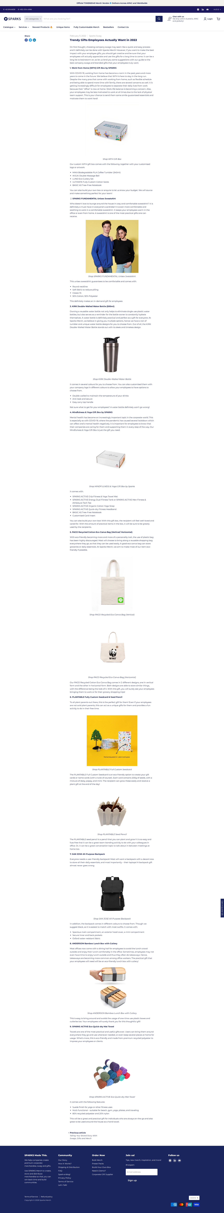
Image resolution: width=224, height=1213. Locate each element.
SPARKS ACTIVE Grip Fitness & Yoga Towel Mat (95, 496)
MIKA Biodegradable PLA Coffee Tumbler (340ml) (96, 172)
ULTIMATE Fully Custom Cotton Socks (90, 182)
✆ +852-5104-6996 (25, 9)
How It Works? (65, 1163)
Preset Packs (98, 1163)
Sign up (132, 1180)
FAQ (60, 1171)
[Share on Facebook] (26, 40)
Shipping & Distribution (69, 1167)
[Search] (159, 19)
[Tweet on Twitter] (30, 40)
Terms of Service (65, 1181)
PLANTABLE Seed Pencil (115, 834)
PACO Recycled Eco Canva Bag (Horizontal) (115, 677)
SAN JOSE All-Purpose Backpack (115, 918)
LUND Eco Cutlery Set (82, 179)
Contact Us (123, 27)
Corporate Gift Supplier (102, 1174)
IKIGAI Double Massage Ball (85, 175)
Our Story (62, 1160)
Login (210, 19)
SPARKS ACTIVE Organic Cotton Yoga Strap (93, 506)
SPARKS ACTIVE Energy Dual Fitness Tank (92, 499)
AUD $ (216, 9)
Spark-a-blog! (64, 1174)
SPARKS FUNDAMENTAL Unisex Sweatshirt (115, 276)
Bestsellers (108, 27)
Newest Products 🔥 (42, 27)
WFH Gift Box (114, 159)
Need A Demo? (99, 1171)
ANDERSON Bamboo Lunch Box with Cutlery (115, 1013)
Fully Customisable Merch (86, 27)
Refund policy (46, 1197)
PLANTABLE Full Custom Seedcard (115, 769)
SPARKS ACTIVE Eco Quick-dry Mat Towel (115, 1097)
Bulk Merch (97, 1160)
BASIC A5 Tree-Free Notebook (87, 185)
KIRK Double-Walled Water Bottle (114, 379)
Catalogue (8, 27)
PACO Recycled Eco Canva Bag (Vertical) (114, 614)
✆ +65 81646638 (9, 9)
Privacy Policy (64, 1178)
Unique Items (63, 27)
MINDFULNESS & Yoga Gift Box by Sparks (115, 486)
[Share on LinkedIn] (34, 40)
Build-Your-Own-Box (101, 1167)
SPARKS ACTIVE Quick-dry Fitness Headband (94, 509)
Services (23, 27)
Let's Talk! (62, 1185)
